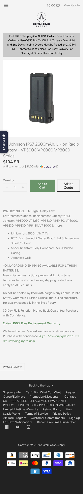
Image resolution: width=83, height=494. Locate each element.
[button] (41, 166)
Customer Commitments (48, 418)
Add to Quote (68, 186)
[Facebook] (6, 427)
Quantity (8, 180)
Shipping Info (12, 392)
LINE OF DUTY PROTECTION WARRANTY (46, 405)
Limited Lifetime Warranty (20, 409)
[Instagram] (28, 427)
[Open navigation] (6, 5)
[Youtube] (17, 427)
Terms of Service (37, 413)
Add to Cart (42, 185)
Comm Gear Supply (53, 444)
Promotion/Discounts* (45, 396)
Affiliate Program (14, 418)
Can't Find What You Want (43, 392)
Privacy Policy (61, 413)
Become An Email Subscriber (56, 422)
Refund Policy (52, 409)
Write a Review (12, 367)
